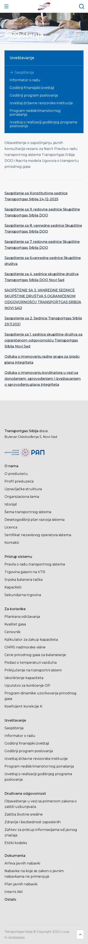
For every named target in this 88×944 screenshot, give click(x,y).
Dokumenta (14, 856)
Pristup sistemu (18, 557)
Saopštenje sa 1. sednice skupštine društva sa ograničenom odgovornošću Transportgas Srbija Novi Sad (43, 340)
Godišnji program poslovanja (34, 95)
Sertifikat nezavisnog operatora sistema (37, 535)
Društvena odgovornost (25, 794)
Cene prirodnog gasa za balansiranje (35, 655)
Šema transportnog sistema (27, 512)
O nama (11, 466)
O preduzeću (16, 474)
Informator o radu (25, 80)
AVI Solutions (16, 937)
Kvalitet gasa (15, 624)
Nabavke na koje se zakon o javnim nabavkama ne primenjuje (34, 874)
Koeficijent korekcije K (23, 706)
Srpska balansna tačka (23, 580)
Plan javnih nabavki (20, 884)
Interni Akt (13, 892)
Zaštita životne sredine (23, 814)
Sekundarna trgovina (22, 595)
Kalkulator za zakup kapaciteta (31, 640)
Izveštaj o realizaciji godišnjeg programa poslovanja (43, 124)
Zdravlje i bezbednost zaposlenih (32, 822)
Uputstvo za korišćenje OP (27, 685)
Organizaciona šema (21, 497)
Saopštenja (24, 72)
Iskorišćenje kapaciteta (23, 678)
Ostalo (10, 899)
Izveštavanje (39, 23)
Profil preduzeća (19, 481)
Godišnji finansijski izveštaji (32, 88)
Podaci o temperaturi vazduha (30, 663)
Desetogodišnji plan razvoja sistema (34, 520)
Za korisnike (15, 609)
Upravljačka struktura (23, 489)
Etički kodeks (15, 843)
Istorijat (10, 504)
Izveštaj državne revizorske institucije (41, 103)
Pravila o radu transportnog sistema (34, 564)
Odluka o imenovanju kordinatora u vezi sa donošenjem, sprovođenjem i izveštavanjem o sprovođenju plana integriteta (42, 379)
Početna (15, 23)
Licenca (10, 527)
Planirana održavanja (22, 617)
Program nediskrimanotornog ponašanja (35, 113)
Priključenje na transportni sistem (33, 670)
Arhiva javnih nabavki (22, 863)
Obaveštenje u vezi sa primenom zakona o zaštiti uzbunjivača (40, 804)
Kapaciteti (12, 587)
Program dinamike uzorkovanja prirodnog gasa (40, 696)
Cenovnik (12, 632)
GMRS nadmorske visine (24, 647)
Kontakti (11, 543)
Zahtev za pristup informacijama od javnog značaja (40, 832)
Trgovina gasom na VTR (24, 572)
